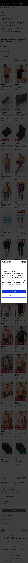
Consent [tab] (5, 266)
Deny (14, 300)
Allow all (14, 291)
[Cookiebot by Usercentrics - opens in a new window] (20, 262)
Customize (13, 295)
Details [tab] (14, 266)
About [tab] (23, 266)
